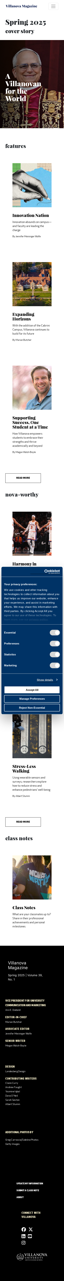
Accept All (32, 689)
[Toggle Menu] (53, 6)
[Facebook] (24, 1229)
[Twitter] (30, 1229)
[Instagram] (23, 1243)
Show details (45, 679)
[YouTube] (30, 1236)
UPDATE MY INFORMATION (30, 1184)
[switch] (55, 643)
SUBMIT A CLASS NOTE (28, 1191)
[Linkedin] (23, 1236)
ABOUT (20, 1198)
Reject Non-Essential (32, 707)
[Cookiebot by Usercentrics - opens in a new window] (45, 571)
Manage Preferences (32, 698)
